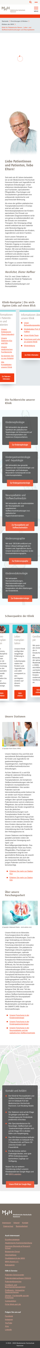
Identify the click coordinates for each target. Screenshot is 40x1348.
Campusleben (10, 1301)
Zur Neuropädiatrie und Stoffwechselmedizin (20, 526)
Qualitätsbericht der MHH (15, 1258)
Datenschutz (8, 1226)
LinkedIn (8, 1330)
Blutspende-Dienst (12, 1252)
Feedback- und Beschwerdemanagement (15, 1286)
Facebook (9, 1316)
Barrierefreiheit (22, 1226)
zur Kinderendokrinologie (20, 68)
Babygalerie (10, 1265)
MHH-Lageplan (15, 1174)
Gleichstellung (10, 1255)
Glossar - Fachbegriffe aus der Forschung (17, 1297)
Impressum (6, 1223)
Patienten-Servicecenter (14, 1275)
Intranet (16, 1223)
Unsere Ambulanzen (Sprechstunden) (7, 331)
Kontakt (25, 1223)
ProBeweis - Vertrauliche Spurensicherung (15, 1291)
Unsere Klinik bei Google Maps (20, 1184)
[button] (36, 8)
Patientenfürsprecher (13, 1282)
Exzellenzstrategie (12, 1240)
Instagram (9, 1319)
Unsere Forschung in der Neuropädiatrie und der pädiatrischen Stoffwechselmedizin (23, 1030)
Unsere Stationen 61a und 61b (6, 340)
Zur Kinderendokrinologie (20, 598)
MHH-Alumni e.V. (12, 1262)
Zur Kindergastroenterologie (20, 483)
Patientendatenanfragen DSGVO (18, 1278)
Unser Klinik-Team (31, 335)
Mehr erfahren (20, 694)
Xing (7, 1326)
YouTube (8, 1323)
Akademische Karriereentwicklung (18, 1243)
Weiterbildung (29, 346)
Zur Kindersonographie (20, 561)
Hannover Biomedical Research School (17, 1247)
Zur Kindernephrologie (20, 445)
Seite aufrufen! (20, 100)
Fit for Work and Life (13, 1304)
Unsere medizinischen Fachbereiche (7, 349)
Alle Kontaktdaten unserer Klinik (6, 364)
